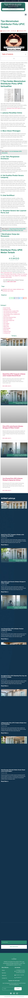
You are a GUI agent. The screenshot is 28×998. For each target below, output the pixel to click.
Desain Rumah (6, 308)
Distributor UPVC (22, 31)
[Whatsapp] (17, 993)
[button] (25, 14)
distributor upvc (20, 289)
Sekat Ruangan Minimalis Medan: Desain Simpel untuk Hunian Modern (13, 770)
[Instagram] (14, 993)
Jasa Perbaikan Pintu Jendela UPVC (11, 314)
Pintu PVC (5, 322)
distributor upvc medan (8, 291)
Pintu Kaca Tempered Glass (9, 317)
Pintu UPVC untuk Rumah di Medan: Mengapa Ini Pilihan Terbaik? (13, 427)
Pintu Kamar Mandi (7, 319)
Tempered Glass (7, 331)
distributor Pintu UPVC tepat (13, 108)
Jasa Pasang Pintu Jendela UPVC (11, 311)
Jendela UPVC (6, 316)
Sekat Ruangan (6, 328)
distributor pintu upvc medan (9, 289)
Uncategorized (6, 333)
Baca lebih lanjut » (7, 386)
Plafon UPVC (6, 326)
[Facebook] (11, 993)
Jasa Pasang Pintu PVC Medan (10, 312)
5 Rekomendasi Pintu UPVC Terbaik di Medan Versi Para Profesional (13, 723)
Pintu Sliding (6, 323)
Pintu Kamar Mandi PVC (8, 320)
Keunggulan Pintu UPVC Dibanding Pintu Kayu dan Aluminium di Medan (14, 676)
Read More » (4, 545)
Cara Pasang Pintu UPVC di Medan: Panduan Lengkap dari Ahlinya (13, 479)
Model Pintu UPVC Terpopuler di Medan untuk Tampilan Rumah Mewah (14, 375)
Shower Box (6, 330)
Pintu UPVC (6, 325)
